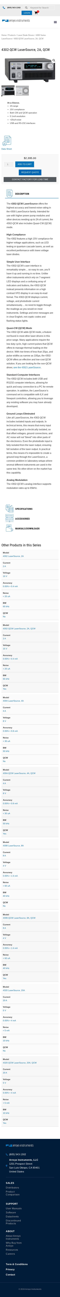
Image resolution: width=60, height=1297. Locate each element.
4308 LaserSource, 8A (13, 845)
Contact (10, 1274)
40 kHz (6, 896)
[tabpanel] (30, 348)
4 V (4, 866)
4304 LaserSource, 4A (13, 701)
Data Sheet (6, 149)
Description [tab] (22, 194)
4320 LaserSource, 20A (14, 990)
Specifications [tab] (23, 509)
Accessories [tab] (22, 518)
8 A (4, 855)
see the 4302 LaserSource (27, 367)
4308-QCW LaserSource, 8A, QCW (19, 918)
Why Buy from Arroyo (14, 1244)
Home (3, 35)
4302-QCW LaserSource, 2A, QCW (19, 628)
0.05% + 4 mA (9, 1020)
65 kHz (6, 606)
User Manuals (14, 1208)
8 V (4, 721)
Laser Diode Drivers (25, 35)
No (4, 616)
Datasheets (12, 1216)
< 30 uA (6, 741)
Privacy (10, 1269)
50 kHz (6, 751)
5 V (4, 1010)
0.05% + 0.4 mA (10, 586)
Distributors (12, 1187)
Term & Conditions (17, 1264)
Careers (10, 1254)
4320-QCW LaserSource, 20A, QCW (20, 1063)
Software (11, 1212)
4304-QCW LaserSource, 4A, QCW (19, 773)
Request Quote (30, 172)
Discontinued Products (13, 1222)
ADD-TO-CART (25, 164)
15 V (5, 576)
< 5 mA (6, 1030)
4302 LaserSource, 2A (13, 556)
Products (12, 35)
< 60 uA (6, 886)
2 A (4, 566)
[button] (27, 13)
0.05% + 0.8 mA (10, 731)
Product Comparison (13, 1193)
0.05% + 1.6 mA (10, 876)
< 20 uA (6, 596)
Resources (12, 1250)
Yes (4, 689)
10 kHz (6, 1040)
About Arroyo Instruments (13, 1237)
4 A (4, 711)
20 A (5, 1000)
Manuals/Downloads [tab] (27, 528)
